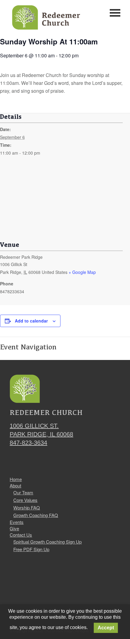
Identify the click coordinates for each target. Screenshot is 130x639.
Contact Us (21, 535)
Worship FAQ (26, 507)
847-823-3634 (28, 442)
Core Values (25, 500)
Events (17, 522)
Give (14, 528)
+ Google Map (82, 272)
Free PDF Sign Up (31, 549)
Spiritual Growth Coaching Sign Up (47, 541)
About (15, 486)
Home (16, 479)
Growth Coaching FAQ (35, 515)
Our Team (23, 492)
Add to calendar (31, 321)
